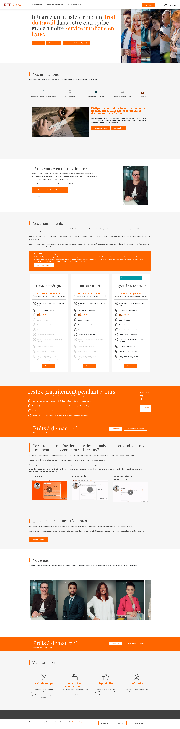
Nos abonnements (100, 128)
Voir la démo (118, 128)
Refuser (121, 723)
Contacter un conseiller (135, 428)
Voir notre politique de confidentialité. (83, 722)
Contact (37, 196)
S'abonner (148, 5)
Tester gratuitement (44, 265)
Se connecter (172, 5)
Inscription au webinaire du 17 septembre (50, 190)
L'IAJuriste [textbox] (38, 476)
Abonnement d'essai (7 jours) (76, 43)
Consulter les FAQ (38, 540)
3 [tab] (91, 624)
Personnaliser (138, 723)
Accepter (104, 723)
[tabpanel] (44, 600)
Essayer (146, 407)
